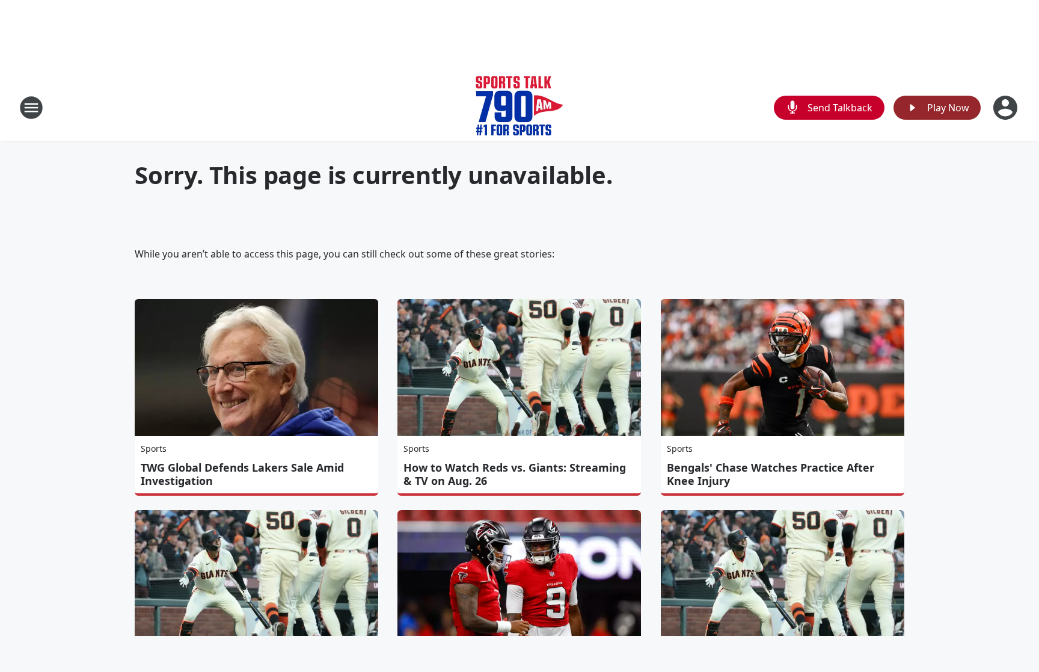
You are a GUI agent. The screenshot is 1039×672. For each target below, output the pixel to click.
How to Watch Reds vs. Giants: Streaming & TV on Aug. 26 (514, 474)
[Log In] (1006, 108)
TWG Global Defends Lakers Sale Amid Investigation (242, 474)
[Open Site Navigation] (31, 108)
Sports (154, 448)
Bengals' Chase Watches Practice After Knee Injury (770, 474)
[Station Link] (519, 107)
